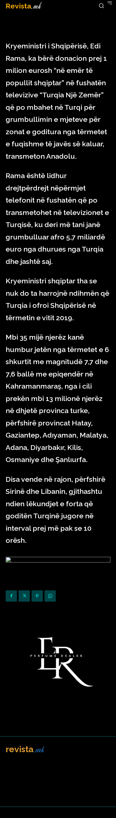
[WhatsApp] (50, 596)
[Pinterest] (37, 596)
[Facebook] (11, 596)
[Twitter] (24, 596)
